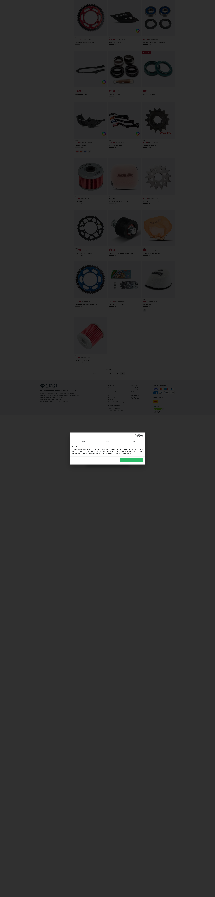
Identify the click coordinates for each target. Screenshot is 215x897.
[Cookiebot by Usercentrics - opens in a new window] (136, 435)
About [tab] (133, 441)
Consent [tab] (82, 441)
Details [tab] (107, 441)
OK (132, 460)
